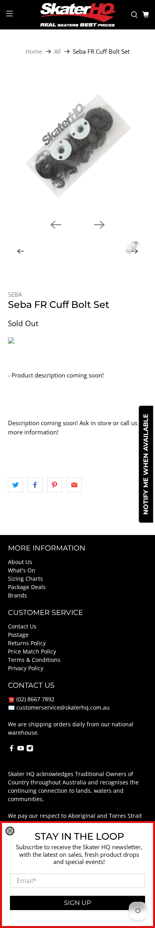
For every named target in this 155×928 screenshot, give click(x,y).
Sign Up (77, 903)
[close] (10, 831)
